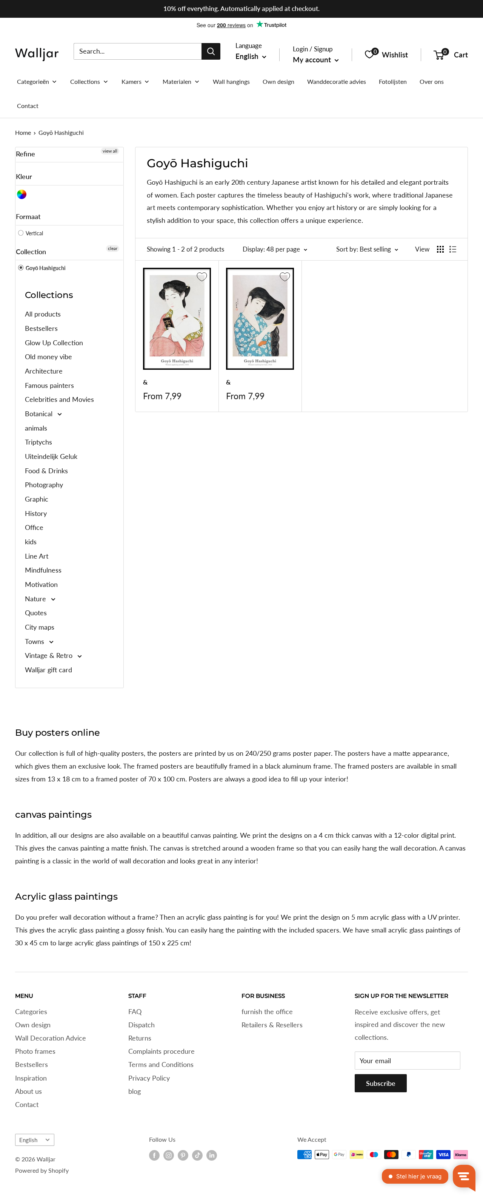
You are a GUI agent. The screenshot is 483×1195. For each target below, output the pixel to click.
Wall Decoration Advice (50, 1038)
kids (31, 541)
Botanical (39, 413)
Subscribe (380, 1083)
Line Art (36, 556)
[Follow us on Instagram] (168, 1155)
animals (36, 428)
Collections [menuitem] (85, 81)
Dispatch (141, 1025)
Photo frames (35, 1051)
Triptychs (38, 442)
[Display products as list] (452, 249)
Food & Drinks (46, 470)
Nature (36, 598)
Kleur (24, 176)
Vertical (34, 233)
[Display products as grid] (440, 249)
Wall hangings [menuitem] (231, 81)
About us (28, 1091)
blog (134, 1091)
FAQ (135, 1011)
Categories (31, 1011)
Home (23, 132)
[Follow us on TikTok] (197, 1155)
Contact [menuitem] (27, 105)
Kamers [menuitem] (132, 81)
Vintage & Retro (49, 655)
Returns (139, 1038)
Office (34, 527)
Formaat (28, 216)
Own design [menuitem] (278, 81)
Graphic (36, 499)
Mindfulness (43, 570)
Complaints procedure (161, 1051)
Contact (26, 1104)
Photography (44, 484)
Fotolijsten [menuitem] (393, 81)
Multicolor (22, 194)
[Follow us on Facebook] (154, 1155)
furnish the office (267, 1011)
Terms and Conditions (161, 1064)
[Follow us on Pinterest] (183, 1155)
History (36, 513)
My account (313, 59)
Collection (31, 251)
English (28, 1139)
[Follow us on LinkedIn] (211, 1155)
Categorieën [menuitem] (33, 81)
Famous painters (49, 385)
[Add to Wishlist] (202, 277)
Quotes (36, 612)
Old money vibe (48, 356)
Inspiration (31, 1078)
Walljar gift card (48, 669)
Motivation (41, 584)
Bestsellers (41, 328)
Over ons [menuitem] (432, 81)
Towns (35, 641)
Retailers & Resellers (272, 1025)
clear (112, 248)
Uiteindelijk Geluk (51, 456)
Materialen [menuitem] (177, 81)
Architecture (44, 371)
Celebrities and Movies (59, 399)
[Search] (211, 51)
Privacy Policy (149, 1078)
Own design (33, 1025)
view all (110, 151)
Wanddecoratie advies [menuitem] (336, 81)
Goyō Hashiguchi (61, 132)
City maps (39, 627)
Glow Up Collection (54, 342)
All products (43, 314)
